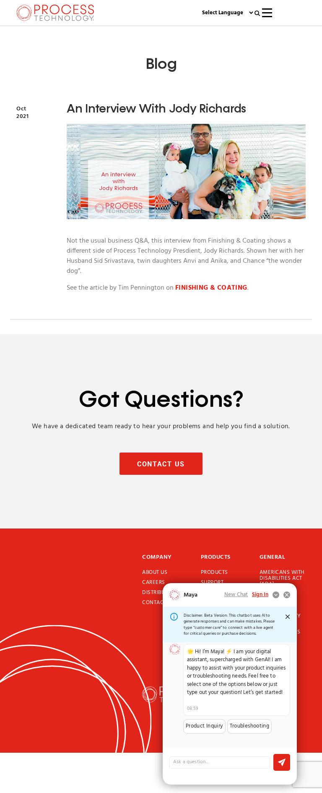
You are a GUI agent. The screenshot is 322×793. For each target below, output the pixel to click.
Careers (153, 583)
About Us (154, 573)
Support (212, 583)
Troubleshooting (250, 726)
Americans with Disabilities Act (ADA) (282, 578)
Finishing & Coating (211, 288)
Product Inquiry (204, 726)
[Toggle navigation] (267, 12)
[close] (287, 617)
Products (214, 573)
